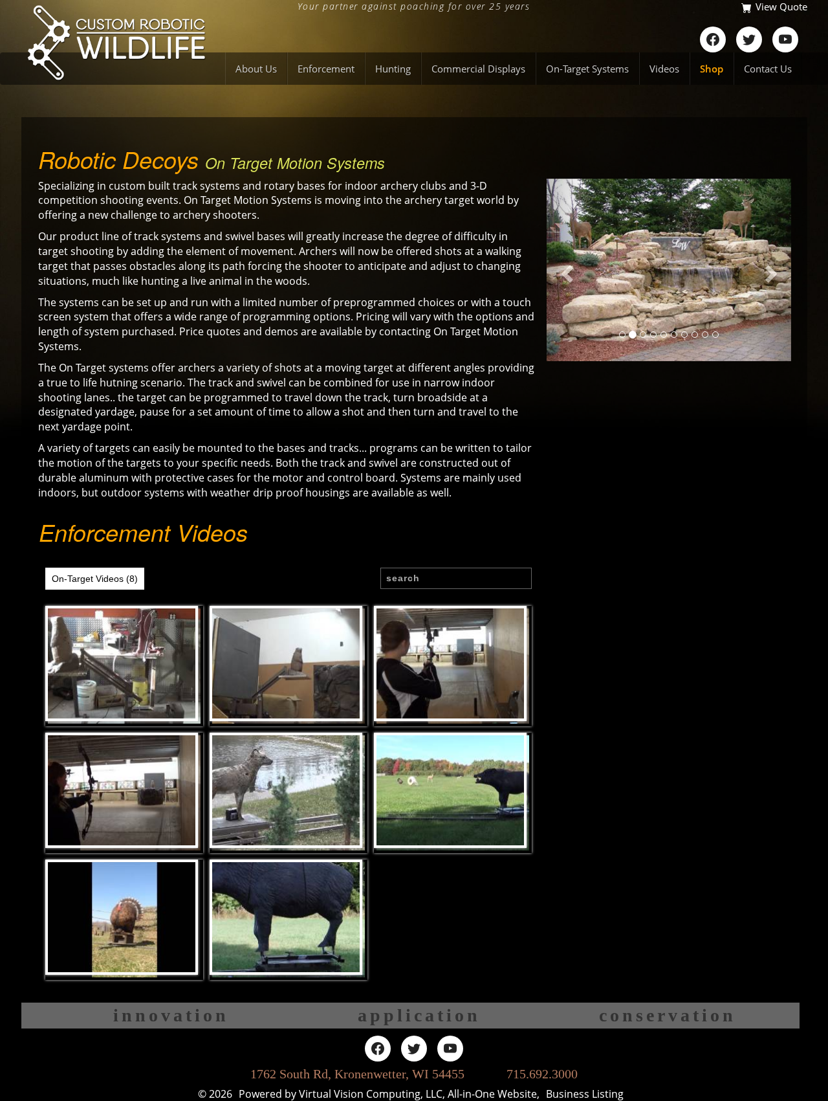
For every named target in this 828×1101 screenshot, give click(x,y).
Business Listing (585, 1094)
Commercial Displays (478, 68)
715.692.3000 (542, 1074)
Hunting (393, 68)
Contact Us (768, 68)
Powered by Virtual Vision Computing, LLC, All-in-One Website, (389, 1094)
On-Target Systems (587, 68)
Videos (664, 68)
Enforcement (326, 68)
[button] (565, 270)
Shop (711, 68)
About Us (256, 68)
